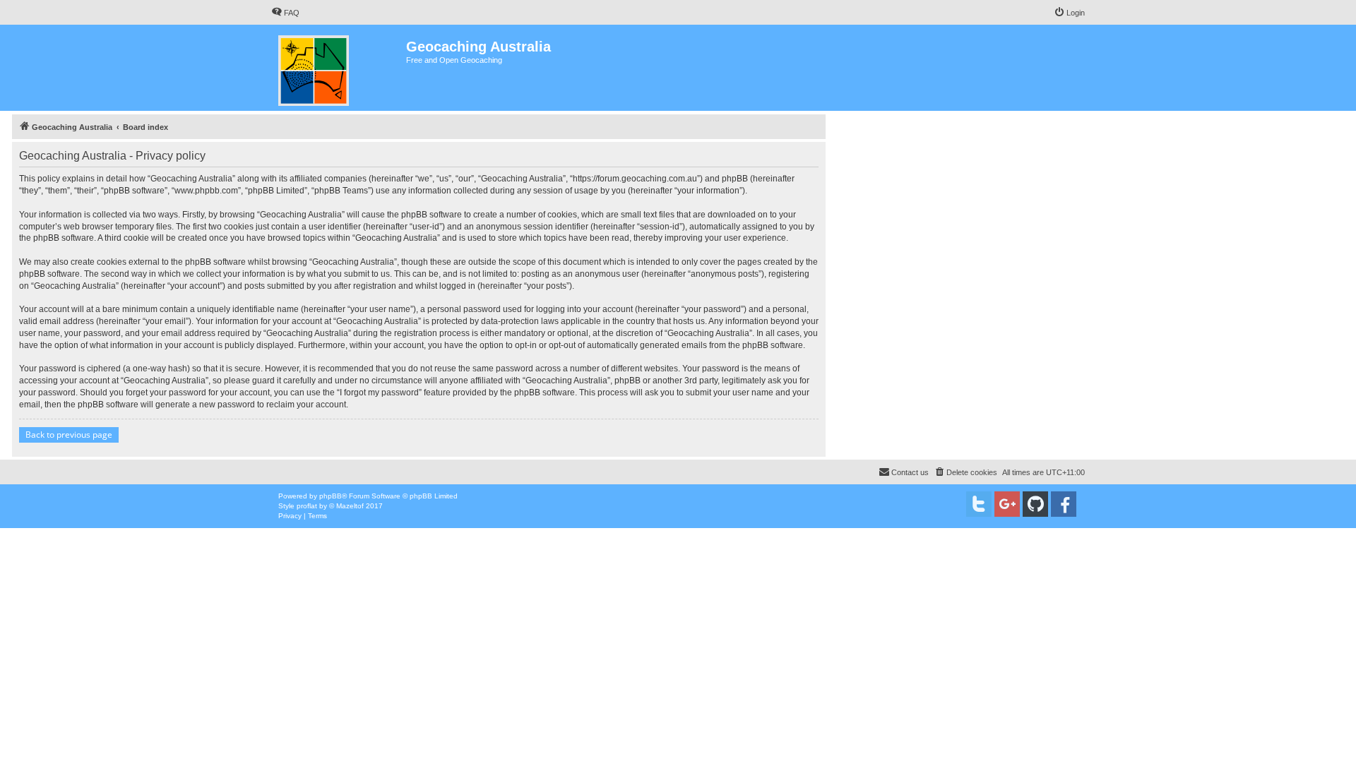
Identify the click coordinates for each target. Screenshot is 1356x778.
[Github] (1035, 504)
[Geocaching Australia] (338, 67)
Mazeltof (350, 506)
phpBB (330, 496)
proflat (307, 506)
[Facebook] (1063, 504)
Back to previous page (68, 435)
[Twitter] (979, 504)
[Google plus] (1007, 504)
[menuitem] (285, 12)
